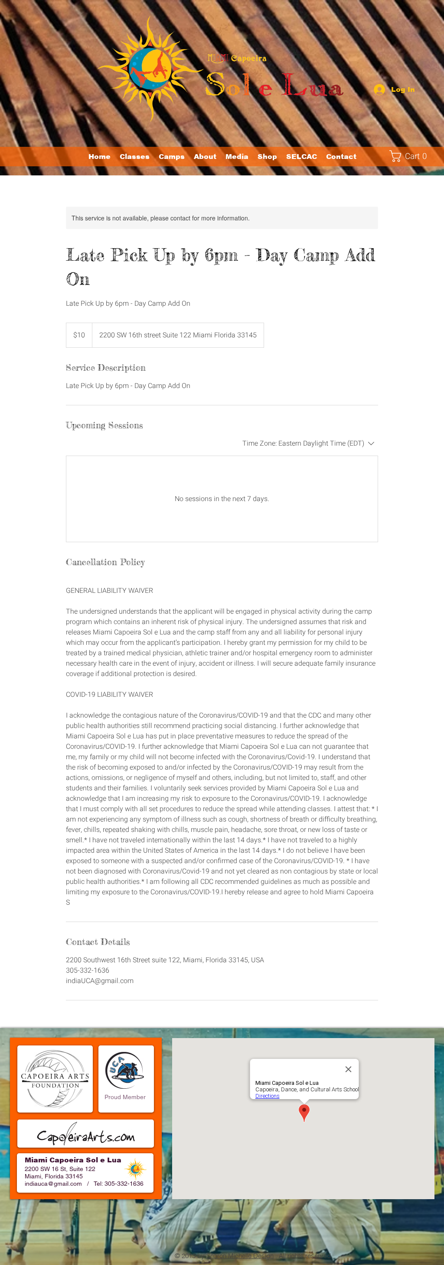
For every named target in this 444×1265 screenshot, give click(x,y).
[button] (171, 156)
